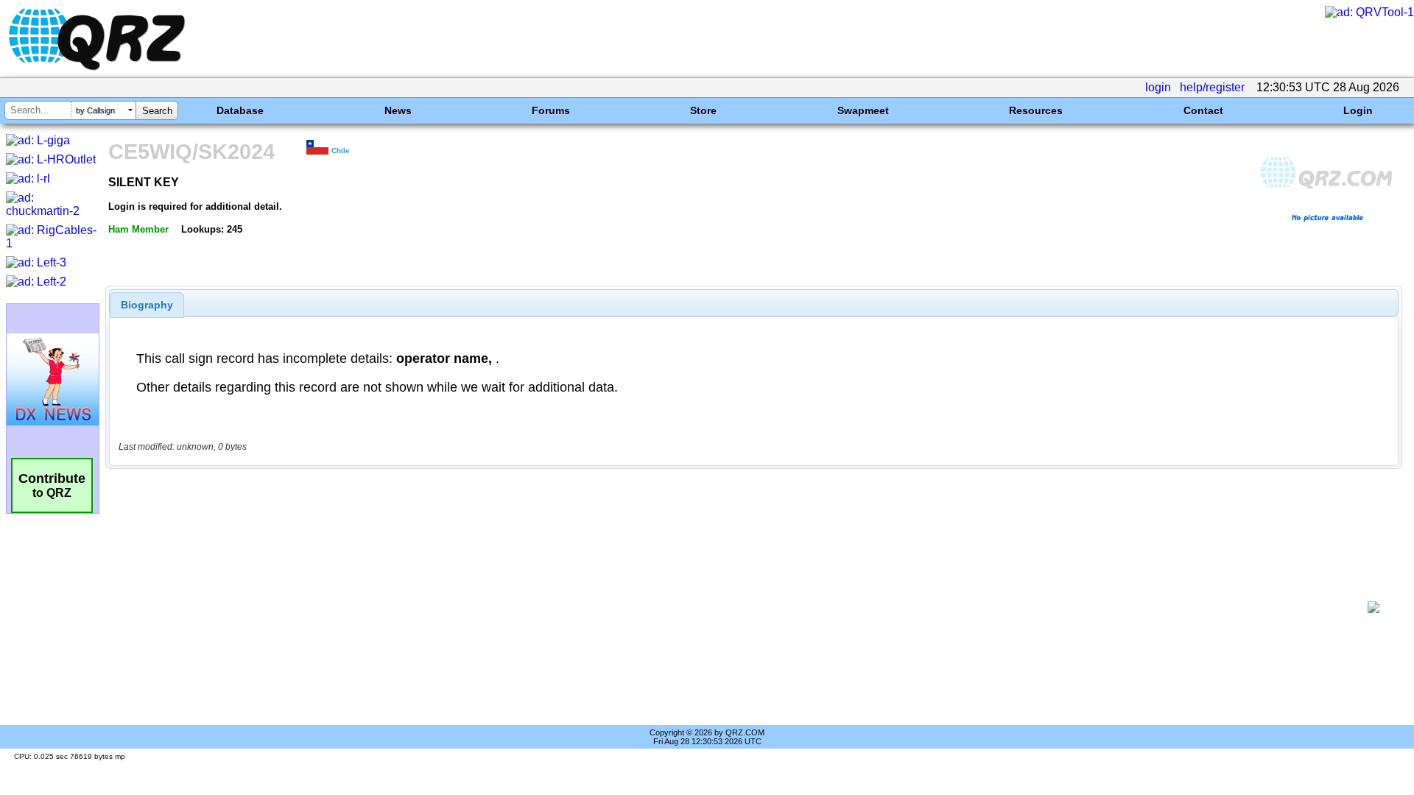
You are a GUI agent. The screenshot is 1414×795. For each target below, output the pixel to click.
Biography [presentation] (147, 305)
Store (703, 110)
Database (240, 110)
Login (1358, 110)
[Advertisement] (736, 607)
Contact (1203, 110)
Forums (551, 110)
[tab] (147, 304)
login (1158, 87)
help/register (1212, 87)
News (398, 110)
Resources (1036, 110)
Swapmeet (863, 110)
